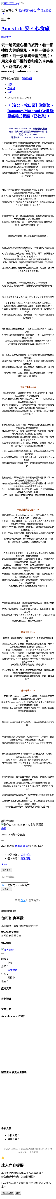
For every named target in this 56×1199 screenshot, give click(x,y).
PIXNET (14, 1149)
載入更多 (6, 870)
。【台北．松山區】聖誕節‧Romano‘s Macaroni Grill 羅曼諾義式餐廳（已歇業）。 (30, 110)
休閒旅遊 (27, 78)
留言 (25, 846)
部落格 (11, 88)
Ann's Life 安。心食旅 (25, 28)
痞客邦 (18, 846)
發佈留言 (6, 889)
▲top (4, 864)
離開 (18, 1193)
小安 (3, 828)
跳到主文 (6, 37)
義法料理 (25, 858)
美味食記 (25, 854)
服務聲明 (34, 1152)
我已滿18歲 (7, 1193)
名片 (9, 92)
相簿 (9, 84)
